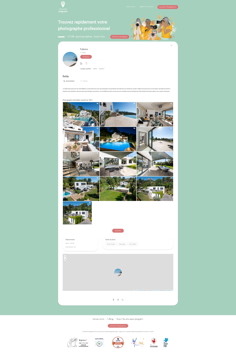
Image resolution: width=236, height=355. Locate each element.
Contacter (86, 57)
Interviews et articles (98, 319)
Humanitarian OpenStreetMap (157, 290)
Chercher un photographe (119, 37)
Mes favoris (148, 6)
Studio (85, 81)
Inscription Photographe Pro (167, 7)
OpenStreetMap (140, 290)
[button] (118, 272)
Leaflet (135, 290)
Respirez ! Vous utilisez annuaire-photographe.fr (130, 319)
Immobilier (70, 81)
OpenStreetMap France (169, 290)
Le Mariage (110, 319)
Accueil (132, 6)
